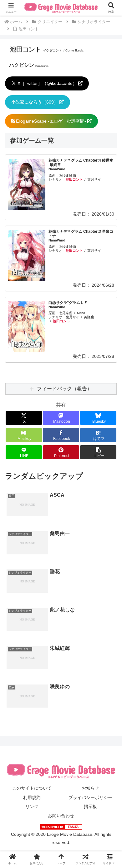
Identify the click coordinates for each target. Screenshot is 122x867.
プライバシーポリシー (90, 797)
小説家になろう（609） (35, 102)
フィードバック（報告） (64, 388)
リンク (31, 806)
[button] (98, 452)
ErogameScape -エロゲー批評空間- (51, 121)
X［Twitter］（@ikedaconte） (47, 83)
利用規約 (32, 797)
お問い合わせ (61, 815)
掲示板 (90, 806)
